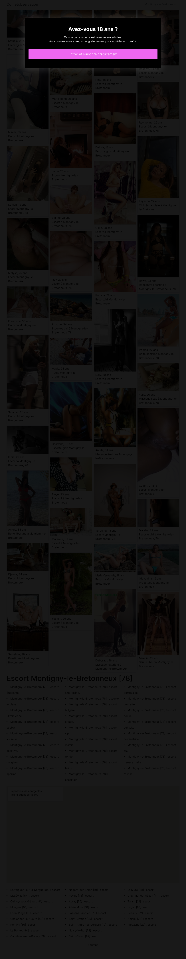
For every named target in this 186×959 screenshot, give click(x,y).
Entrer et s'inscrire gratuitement (93, 54)
